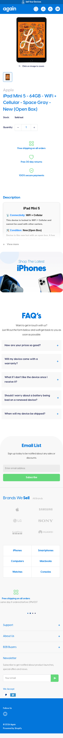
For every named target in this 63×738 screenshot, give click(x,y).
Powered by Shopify (12, 728)
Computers (17, 561)
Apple (8, 90)
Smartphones (45, 550)
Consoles (46, 572)
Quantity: (8, 127)
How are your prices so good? (23, 345)
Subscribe (31, 477)
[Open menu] (57, 9)
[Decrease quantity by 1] (18, 127)
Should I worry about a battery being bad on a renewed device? (27, 398)
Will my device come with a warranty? (21, 361)
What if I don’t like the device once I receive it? (26, 379)
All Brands (38, 498)
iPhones (17, 550)
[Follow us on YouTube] (5, 714)
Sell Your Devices (33, 2)
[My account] (43, 9)
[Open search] (36, 9)
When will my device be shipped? (25, 413)
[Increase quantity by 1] (34, 127)
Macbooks (46, 561)
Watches (17, 572)
